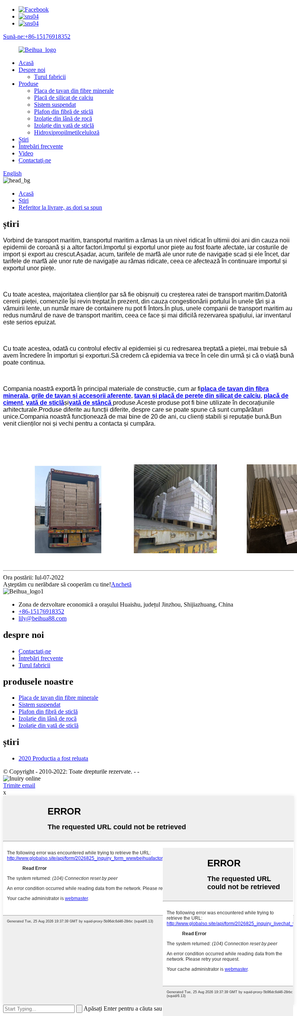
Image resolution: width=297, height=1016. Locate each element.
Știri (24, 139)
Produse (28, 83)
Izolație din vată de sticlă (64, 125)
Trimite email (19, 785)
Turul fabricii (50, 76)
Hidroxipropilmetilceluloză (66, 132)
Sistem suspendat (55, 104)
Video (26, 153)
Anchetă (121, 584)
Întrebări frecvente (41, 146)
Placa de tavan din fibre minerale (74, 90)
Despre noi (32, 69)
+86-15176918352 (41, 611)
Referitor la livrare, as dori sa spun (60, 207)
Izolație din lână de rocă (63, 118)
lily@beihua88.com (43, 618)
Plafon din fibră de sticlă (63, 111)
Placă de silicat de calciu (63, 97)
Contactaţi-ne (35, 160)
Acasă (26, 63)
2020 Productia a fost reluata (53, 758)
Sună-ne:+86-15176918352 (36, 36)
